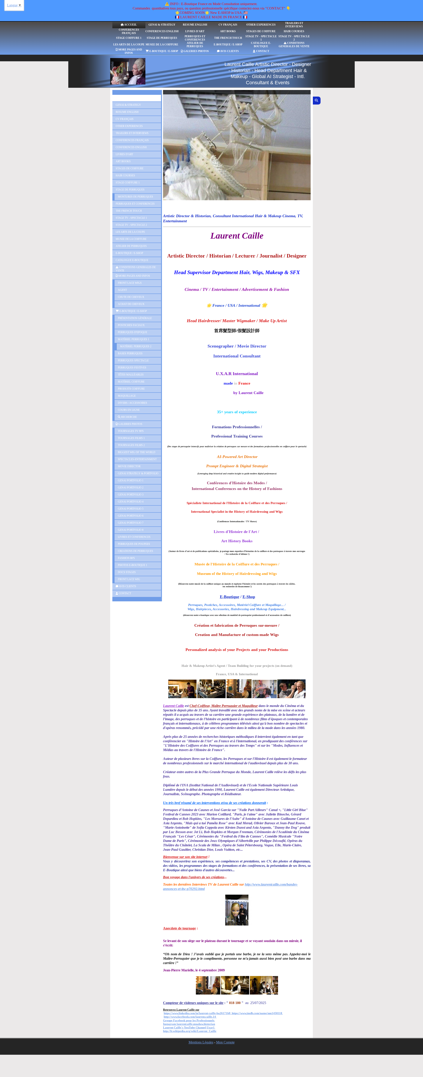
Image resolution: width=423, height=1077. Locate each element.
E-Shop (249, 597)
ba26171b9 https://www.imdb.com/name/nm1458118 (250, 1013)
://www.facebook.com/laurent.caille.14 (193, 1016)
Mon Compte (225, 1042)
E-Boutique (229, 597)
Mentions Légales (201, 1042)
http (166, 1016)
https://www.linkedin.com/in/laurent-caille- (190, 1013)
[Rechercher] (317, 101)
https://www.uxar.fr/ (208, 1034)
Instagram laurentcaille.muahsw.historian (189, 1024)
